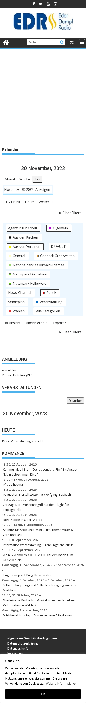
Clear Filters (72, 212)
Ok (43, 694)
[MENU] (82, 42)
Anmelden (9, 370)
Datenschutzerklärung (23, 643)
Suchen (74, 401)
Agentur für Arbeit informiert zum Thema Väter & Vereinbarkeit (38, 532)
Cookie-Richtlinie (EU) (17, 375)
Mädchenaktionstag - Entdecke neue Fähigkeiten (37, 615)
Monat (10, 179)
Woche (24, 179)
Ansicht (13, 323)
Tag (37, 179)
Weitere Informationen (61, 683)
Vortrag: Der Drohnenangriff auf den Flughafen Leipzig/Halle (36, 507)
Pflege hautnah (13, 484)
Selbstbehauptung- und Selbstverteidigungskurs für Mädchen (40, 587)
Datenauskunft (17, 648)
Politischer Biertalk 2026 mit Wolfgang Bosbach (37, 494)
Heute (30, 202)
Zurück (14, 202)
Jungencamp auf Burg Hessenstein (27, 575)
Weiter (44, 202)
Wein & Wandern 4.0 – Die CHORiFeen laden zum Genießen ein (38, 557)
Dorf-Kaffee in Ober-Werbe (23, 520)
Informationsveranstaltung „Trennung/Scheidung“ (38, 545)
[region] (43, 678)
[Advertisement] (43, 94)
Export (58, 322)
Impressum (15, 653)
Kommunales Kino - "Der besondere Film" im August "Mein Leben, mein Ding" (40, 471)
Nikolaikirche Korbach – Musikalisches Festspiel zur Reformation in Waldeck (39, 602)
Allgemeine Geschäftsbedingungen (32, 638)
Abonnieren (35, 322)
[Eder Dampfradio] (5, 41)
